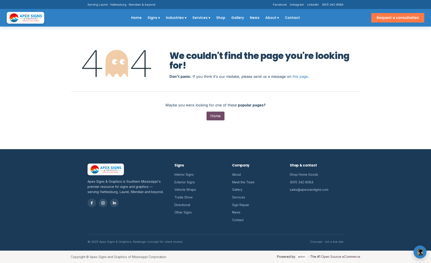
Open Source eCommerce (340, 257)
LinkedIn (313, 4)
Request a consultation (398, 17)
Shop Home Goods (304, 174)
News (254, 17)
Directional (182, 205)
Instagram (297, 4)
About (236, 174)
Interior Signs (184, 174)
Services (238, 197)
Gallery (237, 17)
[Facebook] (92, 203)
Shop (220, 17)
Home (136, 17)
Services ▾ (201, 17)
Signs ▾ (153, 17)
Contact (292, 17)
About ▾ (272, 17)
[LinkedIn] (114, 203)
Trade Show (183, 197)
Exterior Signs (184, 182)
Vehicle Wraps (185, 189)
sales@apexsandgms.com (309, 189)
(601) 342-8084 (332, 4)
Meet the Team (243, 182)
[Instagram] (103, 203)
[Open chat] (420, 252)
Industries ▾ (176, 17)
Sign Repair (240, 205)
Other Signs (183, 212)
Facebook (280, 4)
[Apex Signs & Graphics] (25, 18)
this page (300, 76)
